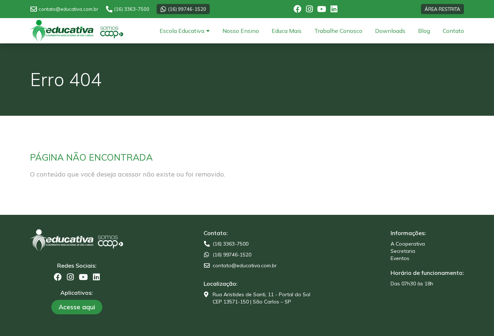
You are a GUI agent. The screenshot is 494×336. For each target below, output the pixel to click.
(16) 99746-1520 (187, 9)
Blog (424, 30)
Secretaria (403, 251)
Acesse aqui (77, 307)
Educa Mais (287, 30)
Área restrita (442, 9)
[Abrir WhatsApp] (476, 318)
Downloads (390, 30)
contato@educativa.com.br (68, 9)
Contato (453, 30)
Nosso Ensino (240, 30)
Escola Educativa (181, 30)
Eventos (400, 258)
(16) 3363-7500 (131, 9)
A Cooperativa (408, 244)
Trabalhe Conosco (338, 30)
